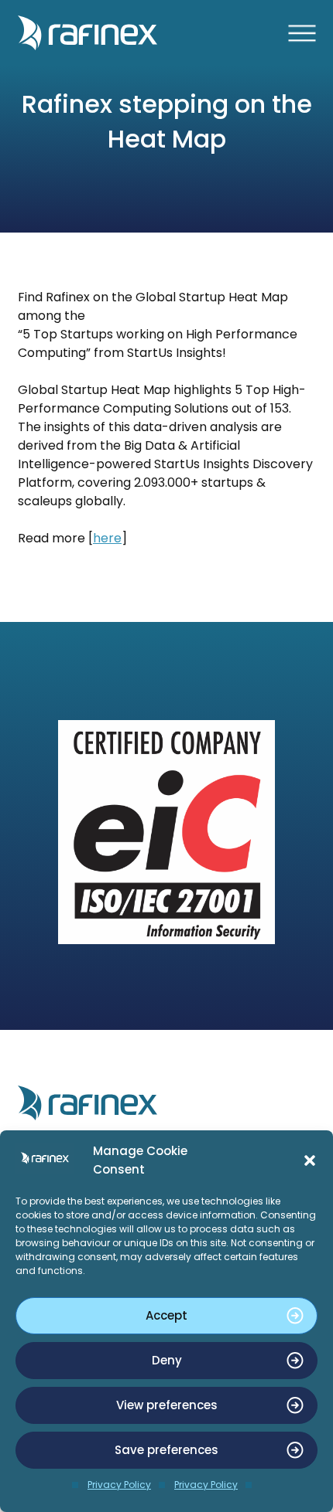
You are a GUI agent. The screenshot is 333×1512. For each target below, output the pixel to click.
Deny (167, 1360)
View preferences (167, 1405)
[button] (310, 1160)
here (107, 538)
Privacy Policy (119, 1484)
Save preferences (166, 1450)
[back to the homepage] (166, 33)
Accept (166, 1315)
